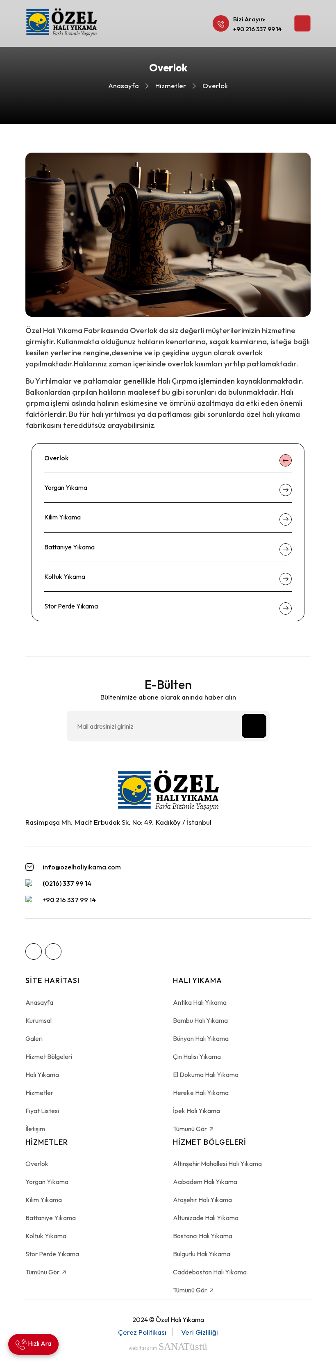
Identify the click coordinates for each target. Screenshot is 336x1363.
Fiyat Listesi (42, 1111)
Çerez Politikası (142, 1332)
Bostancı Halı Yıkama (202, 1236)
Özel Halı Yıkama (180, 1319)
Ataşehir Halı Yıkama (202, 1200)
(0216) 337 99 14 (67, 883)
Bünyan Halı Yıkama (201, 1038)
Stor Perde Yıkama (71, 606)
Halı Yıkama (42, 1074)
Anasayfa (123, 85)
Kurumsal (38, 1020)
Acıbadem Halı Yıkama (205, 1182)
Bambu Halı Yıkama (200, 1020)
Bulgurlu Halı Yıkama (201, 1254)
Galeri (34, 1038)
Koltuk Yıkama (64, 576)
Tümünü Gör (190, 1129)
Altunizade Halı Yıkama (205, 1218)
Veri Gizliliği (199, 1332)
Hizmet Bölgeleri (48, 1056)
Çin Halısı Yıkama (197, 1056)
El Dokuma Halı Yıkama (205, 1074)
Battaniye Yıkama (69, 547)
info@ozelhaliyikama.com (82, 867)
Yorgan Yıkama (65, 487)
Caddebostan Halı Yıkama (210, 1272)
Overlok (56, 458)
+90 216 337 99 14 (257, 29)
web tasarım (168, 1348)
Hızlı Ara (39, 1343)
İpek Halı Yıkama (196, 1111)
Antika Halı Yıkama (200, 1002)
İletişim (35, 1129)
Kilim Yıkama (62, 517)
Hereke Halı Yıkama (201, 1093)
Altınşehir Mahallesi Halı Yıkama (217, 1163)
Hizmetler (170, 85)
